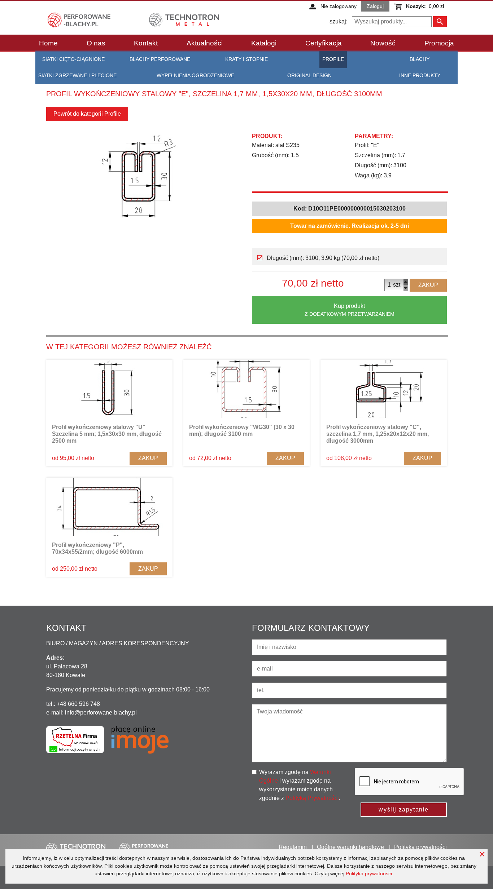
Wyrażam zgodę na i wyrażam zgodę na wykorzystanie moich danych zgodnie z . (299, 785)
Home (48, 43)
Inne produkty (419, 75)
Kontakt (146, 43)
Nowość (383, 43)
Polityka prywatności (369, 873)
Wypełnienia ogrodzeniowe (195, 75)
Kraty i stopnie (246, 59)
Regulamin (293, 847)
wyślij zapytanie (404, 809)
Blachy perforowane (160, 59)
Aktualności (205, 43)
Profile (333, 59)
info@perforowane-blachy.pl (101, 712)
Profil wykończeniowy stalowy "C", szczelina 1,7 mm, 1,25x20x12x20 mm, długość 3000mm (377, 434)
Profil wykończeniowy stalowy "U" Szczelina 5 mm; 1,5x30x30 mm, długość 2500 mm (107, 434)
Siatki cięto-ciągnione (73, 59)
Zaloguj (375, 6)
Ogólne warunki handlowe (350, 847)
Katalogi (263, 43)
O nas (96, 43)
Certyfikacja (323, 43)
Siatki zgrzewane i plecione (77, 75)
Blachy (419, 59)
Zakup (428, 285)
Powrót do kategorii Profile (87, 114)
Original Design (309, 75)
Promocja (439, 43)
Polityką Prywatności (312, 798)
